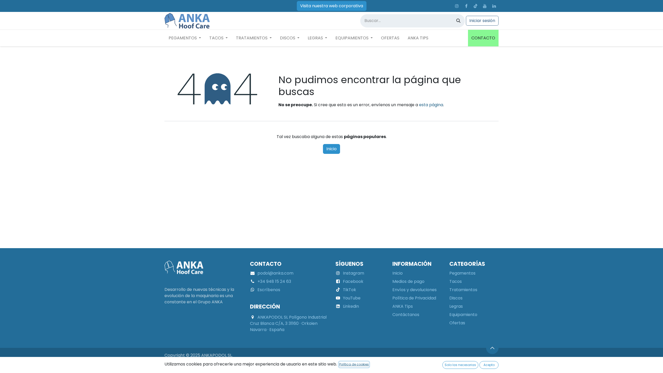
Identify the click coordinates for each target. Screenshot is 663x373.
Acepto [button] (489, 365)
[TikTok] (475, 6)
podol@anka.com (275, 273)
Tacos (455, 281)
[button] (492, 348)
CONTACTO (483, 38)
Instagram (353, 273)
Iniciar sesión (482, 21)
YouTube (352, 298)
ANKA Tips (402, 306)
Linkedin (351, 306)
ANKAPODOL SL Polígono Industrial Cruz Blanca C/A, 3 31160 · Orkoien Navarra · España (288, 323)
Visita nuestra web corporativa (331, 6)
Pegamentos (462, 273)
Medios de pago (408, 281)
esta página (431, 105)
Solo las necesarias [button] (460, 365)
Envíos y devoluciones (414, 290)
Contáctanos (405, 315)
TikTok (349, 290)
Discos (456, 298)
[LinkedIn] (494, 6)
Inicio (331, 149)
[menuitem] (184, 38)
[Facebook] (466, 6)
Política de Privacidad (414, 298)
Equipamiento (463, 315)
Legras (456, 306)
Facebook (353, 281)
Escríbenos (268, 290)
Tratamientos (463, 290)
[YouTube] (485, 6)
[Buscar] (458, 20)
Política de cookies (354, 364)
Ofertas (457, 323)
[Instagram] (457, 6)
